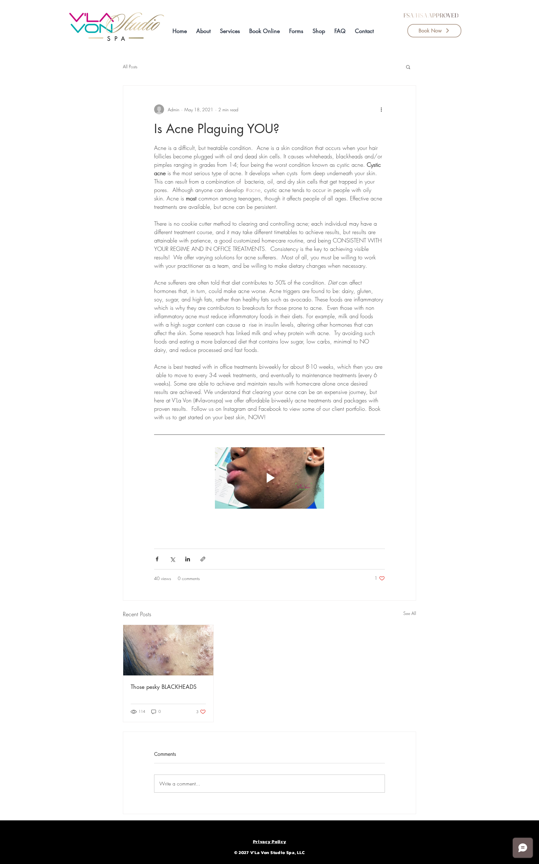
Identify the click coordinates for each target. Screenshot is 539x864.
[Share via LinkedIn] (188, 559)
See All (409, 613)
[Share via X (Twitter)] (172, 559)
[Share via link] (203, 559)
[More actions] (381, 109)
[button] (296, 31)
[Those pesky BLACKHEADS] (168, 650)
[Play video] (269, 478)
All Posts (130, 67)
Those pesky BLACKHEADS (164, 686)
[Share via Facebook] (157, 559)
